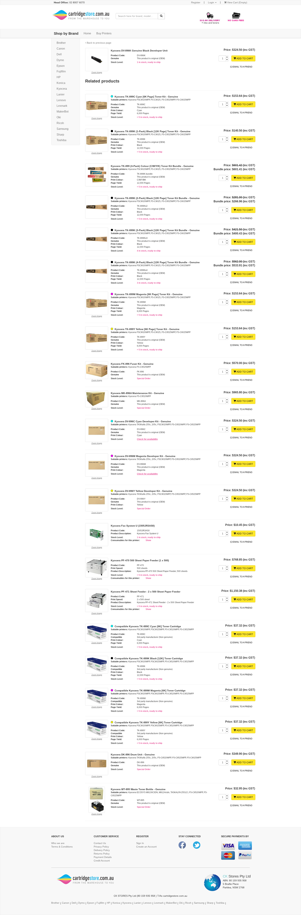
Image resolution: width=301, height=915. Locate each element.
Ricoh (60, 123)
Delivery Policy (102, 850)
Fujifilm (61, 71)
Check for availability (147, 439)
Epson (61, 65)
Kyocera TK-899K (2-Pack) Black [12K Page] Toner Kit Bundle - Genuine (157, 198)
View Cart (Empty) (236, 2)
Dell (59, 54)
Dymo (60, 60)
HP (59, 77)
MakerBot (62, 111)
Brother (61, 42)
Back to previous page (98, 42)
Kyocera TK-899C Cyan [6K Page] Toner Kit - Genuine (146, 96)
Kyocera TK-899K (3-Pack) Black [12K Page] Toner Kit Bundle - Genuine (157, 230)
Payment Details (103, 857)
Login (211, 2)
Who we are (57, 843)
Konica (61, 82)
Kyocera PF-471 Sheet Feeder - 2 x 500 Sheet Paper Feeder (145, 591)
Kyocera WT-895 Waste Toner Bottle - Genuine (138, 789)
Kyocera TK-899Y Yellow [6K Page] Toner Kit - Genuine (146, 329)
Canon (61, 48)
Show (148, 540)
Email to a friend (242, 67)
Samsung (62, 128)
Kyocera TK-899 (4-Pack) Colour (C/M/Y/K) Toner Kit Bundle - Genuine (152, 166)
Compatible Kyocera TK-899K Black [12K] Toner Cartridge (148, 658)
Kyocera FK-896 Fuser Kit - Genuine (132, 363)
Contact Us (100, 843)
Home (87, 33)
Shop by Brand (66, 33)
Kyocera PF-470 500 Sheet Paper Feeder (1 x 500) (140, 560)
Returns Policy (102, 853)
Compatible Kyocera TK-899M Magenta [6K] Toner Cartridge (150, 690)
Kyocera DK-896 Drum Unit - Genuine (133, 754)
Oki (59, 117)
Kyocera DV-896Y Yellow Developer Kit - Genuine (143, 491)
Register (195, 2)
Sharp (60, 134)
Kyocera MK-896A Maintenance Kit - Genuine (137, 393)
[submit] (161, 16)
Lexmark (62, 105)
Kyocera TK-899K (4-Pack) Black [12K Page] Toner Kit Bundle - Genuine (157, 262)
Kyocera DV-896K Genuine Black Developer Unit (139, 50)
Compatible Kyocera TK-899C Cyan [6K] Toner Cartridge (147, 626)
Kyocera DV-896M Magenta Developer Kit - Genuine (144, 456)
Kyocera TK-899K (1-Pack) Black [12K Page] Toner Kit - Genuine (152, 131)
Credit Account (102, 860)
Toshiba (61, 140)
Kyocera (62, 88)
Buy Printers (103, 33)
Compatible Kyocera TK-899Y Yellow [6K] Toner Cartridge (148, 722)
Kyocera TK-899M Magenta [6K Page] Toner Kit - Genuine (148, 294)
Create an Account (146, 846)
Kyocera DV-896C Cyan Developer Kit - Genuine (142, 421)
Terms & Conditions (62, 846)
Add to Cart (244, 58)
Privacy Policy (101, 846)
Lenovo (61, 100)
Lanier (60, 94)
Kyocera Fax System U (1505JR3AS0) (133, 525)
